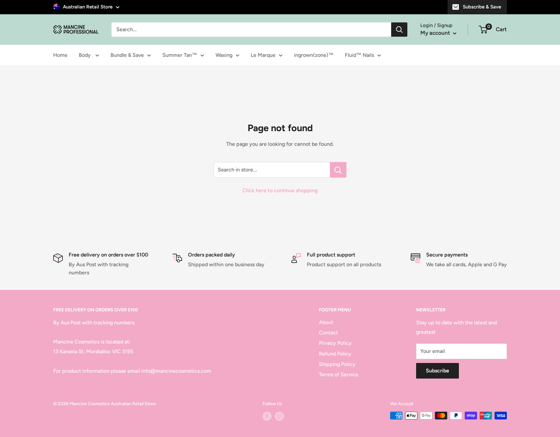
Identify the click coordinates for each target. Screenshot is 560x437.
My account (435, 33)
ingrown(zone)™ (313, 55)
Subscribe (437, 371)
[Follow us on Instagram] (279, 416)
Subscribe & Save (482, 7)
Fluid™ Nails (359, 55)
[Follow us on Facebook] (267, 416)
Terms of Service (338, 374)
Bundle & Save (127, 55)
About (326, 322)
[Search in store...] (338, 170)
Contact (328, 333)
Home (60, 55)
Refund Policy (335, 354)
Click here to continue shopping (280, 190)
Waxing (224, 55)
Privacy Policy (335, 343)
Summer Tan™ (179, 55)
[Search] (399, 29)
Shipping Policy (337, 364)
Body (85, 55)
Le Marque (263, 55)
